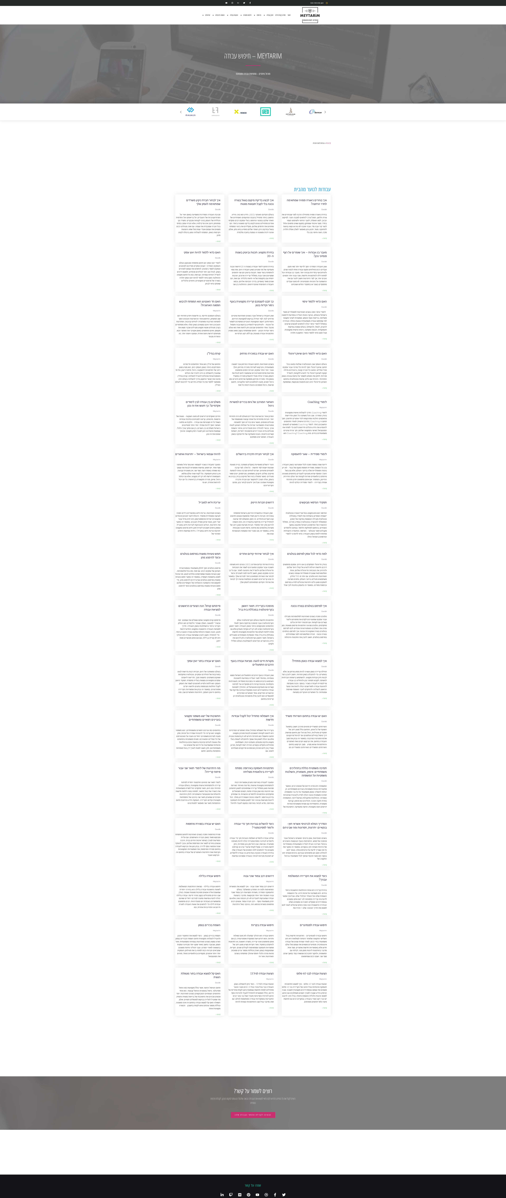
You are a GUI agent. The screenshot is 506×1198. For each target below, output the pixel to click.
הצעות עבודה (234, 15)
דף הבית (328, 143)
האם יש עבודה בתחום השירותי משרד (306, 716)
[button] (180, 112)
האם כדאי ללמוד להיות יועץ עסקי (202, 252)
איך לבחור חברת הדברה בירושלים (255, 454)
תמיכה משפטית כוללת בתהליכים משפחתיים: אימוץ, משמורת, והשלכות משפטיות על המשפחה (306, 771)
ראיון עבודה (270, 15)
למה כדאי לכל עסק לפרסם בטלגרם (307, 553)
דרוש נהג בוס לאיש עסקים (312, 1074)
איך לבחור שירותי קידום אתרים (256, 553)
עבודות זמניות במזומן (262, 1074)
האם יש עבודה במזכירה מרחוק (257, 353)
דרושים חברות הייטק (262, 502)
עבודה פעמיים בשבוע (208, 1170)
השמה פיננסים (220, 15)
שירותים (207, 15)
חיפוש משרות (247, 15)
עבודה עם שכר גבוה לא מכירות (256, 1170)
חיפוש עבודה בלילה (209, 876)
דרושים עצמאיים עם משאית (204, 1074)
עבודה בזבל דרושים (209, 1025)
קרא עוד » (324, 238)
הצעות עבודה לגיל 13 (262, 973)
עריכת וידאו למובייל (209, 502)
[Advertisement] (253, 165)
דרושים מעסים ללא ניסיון (260, 1122)
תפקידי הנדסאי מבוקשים (313, 502)
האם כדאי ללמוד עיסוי (314, 301)
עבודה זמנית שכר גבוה (208, 1122)
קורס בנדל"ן (213, 353)
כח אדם (259, 15)
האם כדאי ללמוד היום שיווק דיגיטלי (307, 353)
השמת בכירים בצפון (209, 925)
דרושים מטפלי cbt (316, 1170)
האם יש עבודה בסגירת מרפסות (203, 823)
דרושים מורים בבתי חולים (312, 1122)
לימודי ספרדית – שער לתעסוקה (309, 454)
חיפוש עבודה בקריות (262, 925)
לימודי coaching (317, 402)
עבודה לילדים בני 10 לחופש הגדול (255, 1025)
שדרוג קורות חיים (280, 15)
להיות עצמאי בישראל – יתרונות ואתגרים (197, 454)
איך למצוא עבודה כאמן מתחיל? (309, 661)
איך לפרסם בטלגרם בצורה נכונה (309, 605)
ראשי (289, 15)
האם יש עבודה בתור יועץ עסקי (203, 661)
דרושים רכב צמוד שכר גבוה (258, 876)
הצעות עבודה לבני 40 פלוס (312, 973)
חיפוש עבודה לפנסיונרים (313, 925)
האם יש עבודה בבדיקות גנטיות (310, 1025)
